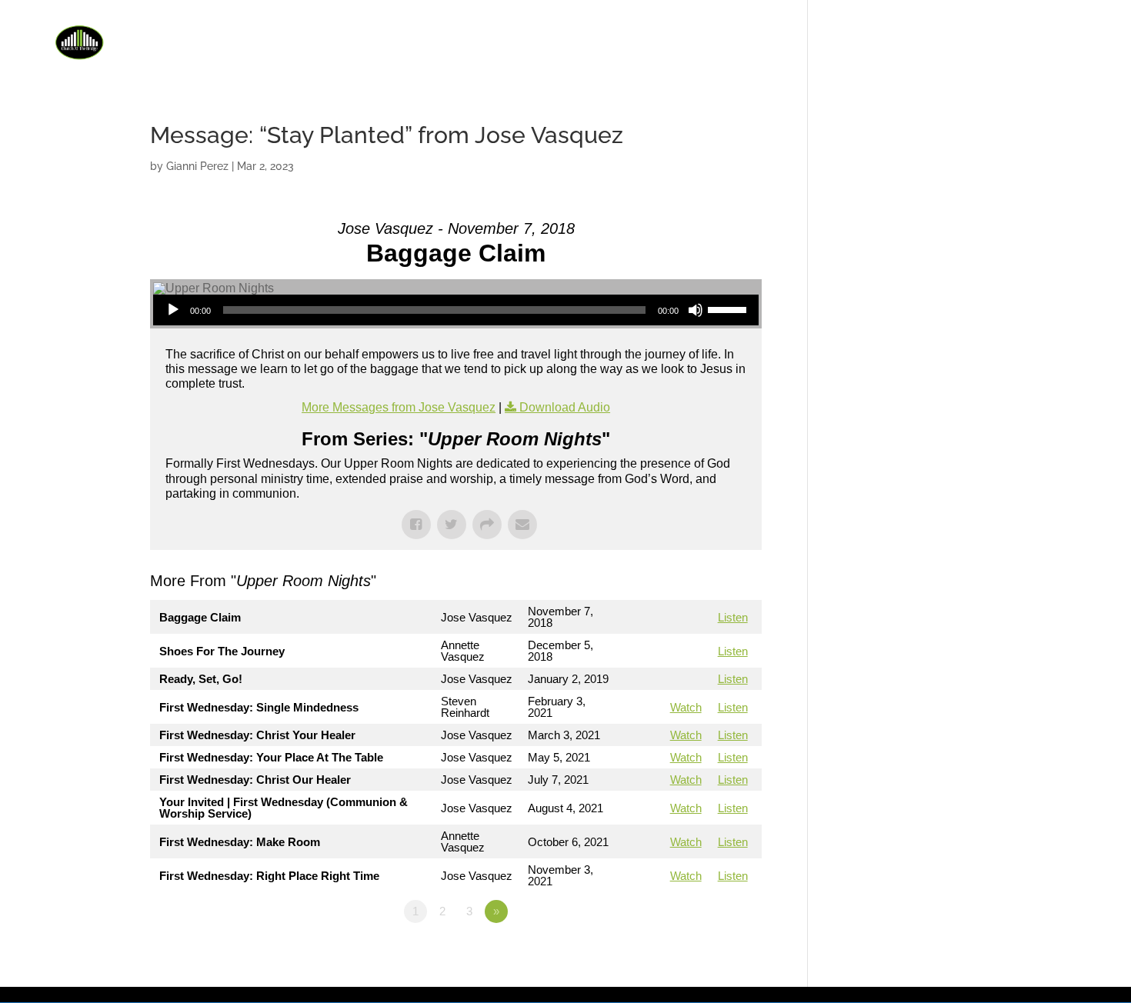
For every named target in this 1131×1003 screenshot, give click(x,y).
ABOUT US (760, 40)
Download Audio (564, 407)
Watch (686, 707)
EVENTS (849, 40)
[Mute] (695, 310)
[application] (456, 310)
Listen (733, 617)
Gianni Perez (197, 166)
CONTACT (1062, 40)
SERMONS (921, 40)
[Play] (173, 310)
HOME (692, 40)
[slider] (729, 308)
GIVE (984, 40)
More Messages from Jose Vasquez (398, 407)
